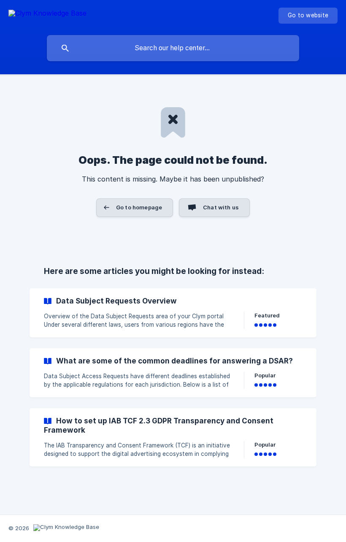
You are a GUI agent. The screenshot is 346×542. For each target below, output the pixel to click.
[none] (47, 15)
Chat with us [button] (221, 207)
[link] (173, 312)
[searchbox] (173, 48)
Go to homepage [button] (139, 207)
